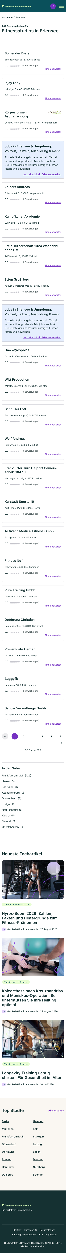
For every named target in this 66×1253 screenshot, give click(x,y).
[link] (33, 61)
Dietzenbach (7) (11, 798)
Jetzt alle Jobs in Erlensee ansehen (42, 174)
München (8, 1128)
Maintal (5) (8, 821)
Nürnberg (39, 1167)
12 (41, 736)
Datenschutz (30, 1230)
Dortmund (8, 1151)
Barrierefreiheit (47, 1230)
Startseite (7, 17)
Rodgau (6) (9, 804)
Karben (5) (8, 815)
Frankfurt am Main (13, 1136)
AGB (40, 1234)
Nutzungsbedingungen (24, 1234)
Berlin (5, 1121)
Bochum (38, 1174)
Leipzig (37, 1144)
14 (59, 736)
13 (50, 736)
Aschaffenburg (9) (13, 792)
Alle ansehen (56, 1110)
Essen (37, 1151)
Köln (35, 1128)
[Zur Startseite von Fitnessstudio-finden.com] (16, 6)
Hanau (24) (9, 781)
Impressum (51, 1234)
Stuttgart (38, 1136)
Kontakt (17, 1230)
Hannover (8, 1167)
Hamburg (38, 1121)
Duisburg (7, 1174)
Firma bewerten (53, 68)
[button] (53, 6)
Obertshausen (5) (12, 827)
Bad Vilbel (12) (11, 787)
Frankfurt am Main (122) (16, 775)
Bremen (6, 1159)
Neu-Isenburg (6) (12, 809)
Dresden (38, 1159)
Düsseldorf (9, 1144)
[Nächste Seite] (61, 742)
